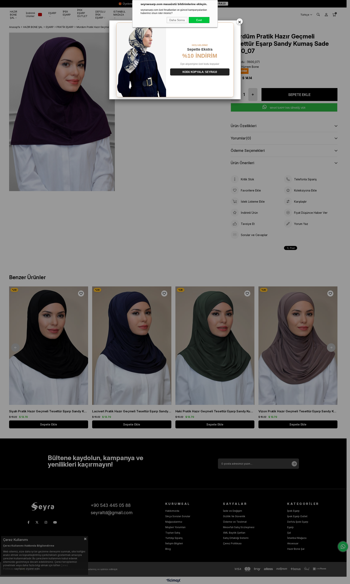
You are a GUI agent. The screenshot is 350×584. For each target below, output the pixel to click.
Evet (199, 20)
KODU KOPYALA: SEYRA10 (199, 71)
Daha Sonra (177, 20)
